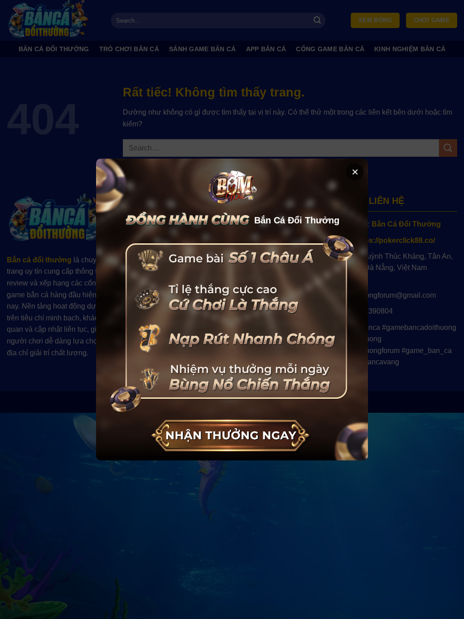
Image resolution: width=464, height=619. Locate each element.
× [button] (355, 172)
